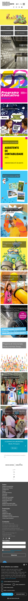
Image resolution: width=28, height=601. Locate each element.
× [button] (26, 564)
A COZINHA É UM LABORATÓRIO (14, 441)
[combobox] (24, 564)
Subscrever (14, 555)
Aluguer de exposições (7, 486)
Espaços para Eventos (7, 488)
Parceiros (4, 495)
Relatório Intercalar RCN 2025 (9, 505)
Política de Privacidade (7, 497)
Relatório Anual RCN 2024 (8, 503)
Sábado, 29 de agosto (14, 443)
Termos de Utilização (7, 498)
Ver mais (14, 448)
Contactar (4, 502)
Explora (4, 510)
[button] (14, 598)
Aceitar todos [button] (7, 594)
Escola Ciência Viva (7, 500)
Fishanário (4, 512)
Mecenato (4, 494)
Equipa (4, 491)
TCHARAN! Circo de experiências (10, 516)
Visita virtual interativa (7, 518)
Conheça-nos (5, 489)
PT (18, 4)
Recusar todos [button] (20, 594)
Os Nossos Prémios (7, 492)
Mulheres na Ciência (7, 515)
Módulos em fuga (6, 513)
